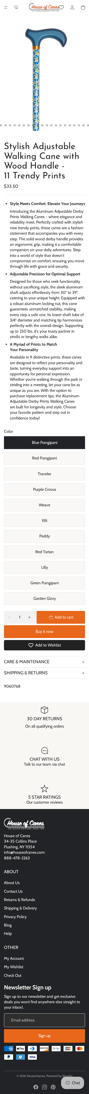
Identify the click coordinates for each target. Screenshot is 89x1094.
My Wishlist (13, 966)
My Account (14, 958)
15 (60, 125)
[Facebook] (36, 1087)
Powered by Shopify (59, 1076)
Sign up (44, 1035)
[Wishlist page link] (61, 7)
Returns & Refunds (19, 899)
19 (79, 125)
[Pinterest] (53, 1087)
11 (42, 125)
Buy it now (44, 631)
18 (74, 125)
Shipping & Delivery (20, 908)
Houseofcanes (36, 1076)
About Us (12, 882)
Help (8, 933)
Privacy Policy (15, 916)
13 (51, 125)
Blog (8, 925)
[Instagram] (44, 1087)
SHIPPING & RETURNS (26, 673)
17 (69, 125)
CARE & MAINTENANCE (26, 661)
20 (83, 125)
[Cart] (83, 7)
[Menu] (5, 7)
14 (56, 125)
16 (65, 125)
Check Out (12, 975)
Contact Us (13, 891)
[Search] (16, 7)
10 (37, 125)
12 (46, 125)
